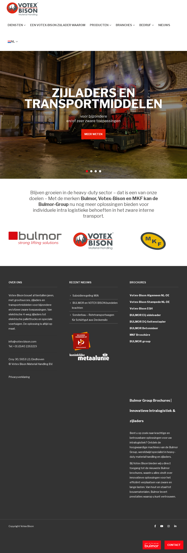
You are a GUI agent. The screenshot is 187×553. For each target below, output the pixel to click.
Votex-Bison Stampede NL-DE (150, 302)
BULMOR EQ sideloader (145, 315)
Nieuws (164, 25)
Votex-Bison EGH (141, 308)
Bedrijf (145, 25)
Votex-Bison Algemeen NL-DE (149, 295)
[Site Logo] (22, 9)
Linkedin (175, 526)
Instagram (168, 526)
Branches (124, 25)
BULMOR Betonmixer (144, 328)
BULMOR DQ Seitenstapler (148, 321)
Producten (99, 25)
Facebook (155, 526)
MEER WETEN (93, 134)
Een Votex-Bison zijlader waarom (57, 25)
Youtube (162, 526)
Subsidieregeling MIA (85, 295)
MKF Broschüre (140, 334)
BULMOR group (140, 341)
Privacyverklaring (19, 377)
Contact (174, 544)
